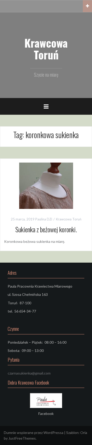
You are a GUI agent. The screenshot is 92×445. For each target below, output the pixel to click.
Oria (83, 432)
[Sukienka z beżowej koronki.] (46, 185)
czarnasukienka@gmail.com (29, 373)
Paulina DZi (43, 219)
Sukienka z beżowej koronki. (46, 229)
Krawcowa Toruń (46, 49)
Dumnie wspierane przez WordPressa (33, 432)
